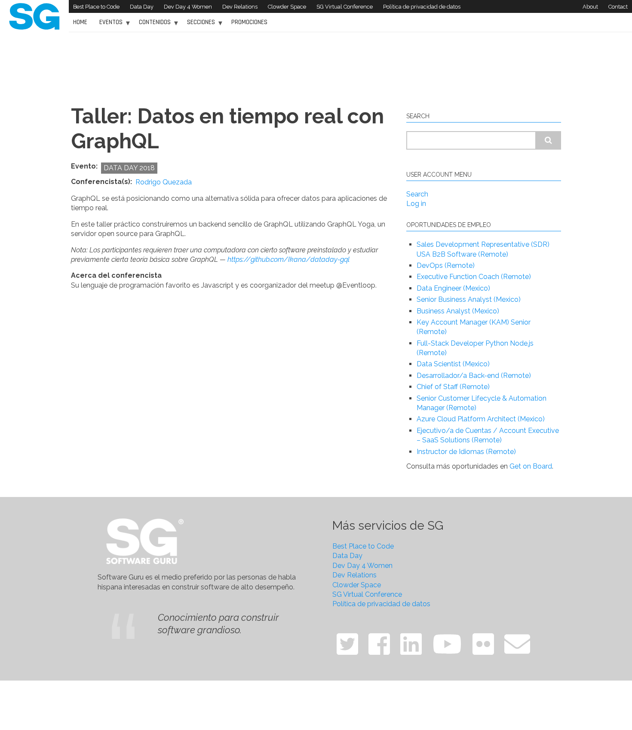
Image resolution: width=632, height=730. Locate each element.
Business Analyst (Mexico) (458, 311)
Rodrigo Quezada (163, 182)
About (590, 6)
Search (417, 194)
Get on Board (530, 466)
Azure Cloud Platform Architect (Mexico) (481, 419)
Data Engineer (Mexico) (453, 288)
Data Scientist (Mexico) (453, 364)
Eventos (109, 25)
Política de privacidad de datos (421, 6)
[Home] (34, 16)
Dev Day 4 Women (188, 6)
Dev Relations (240, 6)
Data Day (141, 6)
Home (80, 22)
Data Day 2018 (129, 168)
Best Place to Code (96, 6)
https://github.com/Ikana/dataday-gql (288, 259)
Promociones (249, 22)
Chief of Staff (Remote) (453, 387)
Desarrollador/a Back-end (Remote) (474, 375)
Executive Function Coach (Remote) (474, 277)
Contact (618, 6)
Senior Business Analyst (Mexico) (469, 299)
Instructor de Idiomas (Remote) (466, 452)
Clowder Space (287, 6)
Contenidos (153, 25)
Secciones (199, 25)
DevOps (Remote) (446, 265)
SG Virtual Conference (344, 6)
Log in (416, 203)
